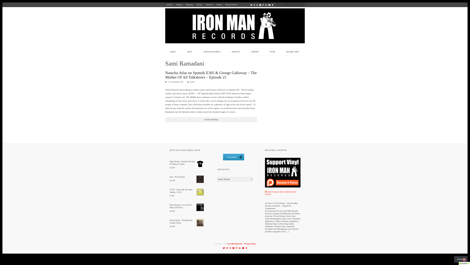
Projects (236, 52)
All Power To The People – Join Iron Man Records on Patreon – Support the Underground (281, 205)
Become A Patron (231, 5)
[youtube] (269, 5)
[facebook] (254, 5)
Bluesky (170, 5)
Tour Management (212, 52)
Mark (192, 82)
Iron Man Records (235, 244)
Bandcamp (189, 5)
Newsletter (209, 5)
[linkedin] (266, 5)
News (189, 52)
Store (272, 52)
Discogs (199, 5)
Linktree (219, 5)
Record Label (292, 52)
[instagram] (257, 5)
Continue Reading (211, 120)
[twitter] (251, 5)
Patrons (255, 52)
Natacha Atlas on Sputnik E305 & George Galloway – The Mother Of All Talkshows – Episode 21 (211, 75)
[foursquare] (263, 5)
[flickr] (260, 5)
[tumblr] (272, 5)
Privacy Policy (250, 244)
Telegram (179, 5)
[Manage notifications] (464, 260)
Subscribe (461, 259)
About (173, 52)
